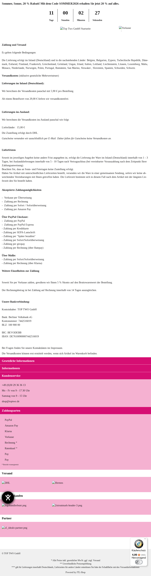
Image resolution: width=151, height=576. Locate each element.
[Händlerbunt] (14, 505)
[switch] (139, 562)
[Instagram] (120, 543)
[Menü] (145, 539)
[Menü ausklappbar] (3, 29)
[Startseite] (2, 36)
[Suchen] (10, 29)
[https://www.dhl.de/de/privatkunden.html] (6, 482)
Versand (96, 560)
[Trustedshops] (67, 505)
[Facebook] (108, 543)
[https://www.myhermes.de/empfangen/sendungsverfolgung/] (57, 482)
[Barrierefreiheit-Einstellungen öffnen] (8, 497)
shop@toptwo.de (10, 401)
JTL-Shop (81, 572)
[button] (140, 29)
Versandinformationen (129, 567)
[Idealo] (14, 527)
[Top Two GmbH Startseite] (75, 28)
